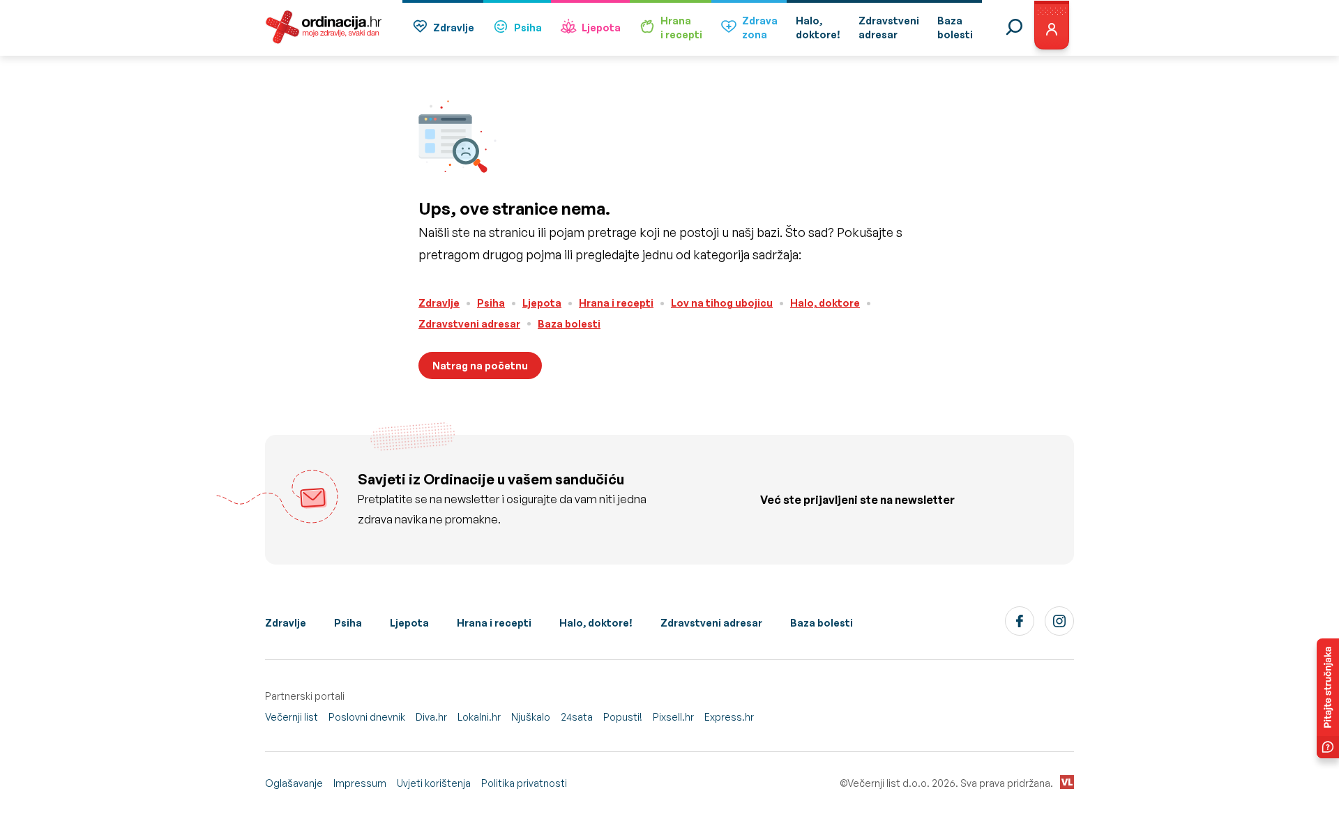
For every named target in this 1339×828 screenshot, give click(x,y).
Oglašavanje (294, 783)
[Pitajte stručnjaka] (1328, 698)
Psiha (528, 27)
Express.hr (729, 717)
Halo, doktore (825, 303)
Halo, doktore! (596, 623)
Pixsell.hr (673, 717)
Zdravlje (453, 27)
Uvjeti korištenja (434, 783)
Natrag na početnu (480, 365)
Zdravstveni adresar (469, 324)
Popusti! (622, 717)
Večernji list (291, 717)
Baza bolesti (569, 324)
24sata (577, 717)
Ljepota (601, 27)
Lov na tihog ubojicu (722, 303)
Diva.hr (431, 717)
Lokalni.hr (479, 717)
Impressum (359, 783)
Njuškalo (530, 717)
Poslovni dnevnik (366, 717)
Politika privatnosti (524, 783)
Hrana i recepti (616, 303)
